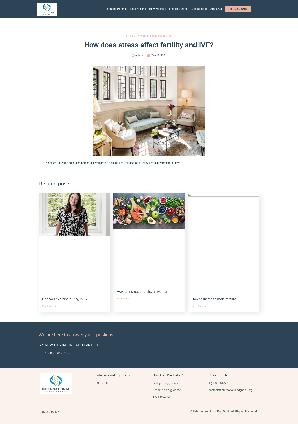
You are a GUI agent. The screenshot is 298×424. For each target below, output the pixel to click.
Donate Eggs (199, 8)
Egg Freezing (138, 8)
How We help (157, 8)
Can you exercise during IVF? (64, 299)
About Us (216, 8)
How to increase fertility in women (142, 291)
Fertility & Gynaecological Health (146, 35)
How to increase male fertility (214, 299)
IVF (170, 35)
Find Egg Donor (178, 8)
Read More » (49, 306)
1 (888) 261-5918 (57, 353)
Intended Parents (116, 8)
